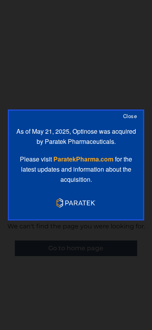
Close (130, 116)
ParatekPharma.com (83, 158)
